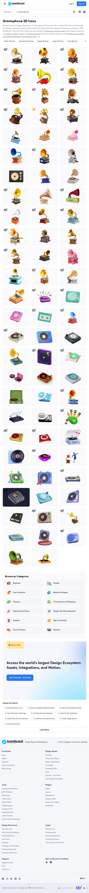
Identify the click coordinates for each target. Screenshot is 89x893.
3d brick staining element (43, 713)
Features (5, 762)
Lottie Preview (7, 816)
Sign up (81, 4)
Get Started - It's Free (20, 678)
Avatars (16, 620)
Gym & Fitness (19, 630)
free (19, 25)
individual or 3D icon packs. (55, 31)
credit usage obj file (69, 718)
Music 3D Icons (9, 41)
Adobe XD (49, 805)
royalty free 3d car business (17, 718)
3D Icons (48, 755)
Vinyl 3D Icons (72, 41)
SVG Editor (6, 795)
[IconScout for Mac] (46, 863)
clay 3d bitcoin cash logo (16, 713)
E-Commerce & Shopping (64, 602)
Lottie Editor (6, 799)
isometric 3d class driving (44, 718)
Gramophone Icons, (29, 37)
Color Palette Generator (11, 819)
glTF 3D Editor (7, 792)
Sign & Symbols (60, 620)
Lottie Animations (52, 758)
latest (22, 34)
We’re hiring (6, 769)
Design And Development (64, 611)
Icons (47, 772)
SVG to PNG (6, 802)
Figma (47, 789)
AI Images (49, 765)
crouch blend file (13, 724)
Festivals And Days (21, 611)
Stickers (56, 630)
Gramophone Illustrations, (12, 37)
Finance (16, 602)
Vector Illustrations (52, 762)
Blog (3, 755)
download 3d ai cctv (14, 708)
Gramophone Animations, (75, 34)
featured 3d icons (34, 34)
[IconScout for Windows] (51, 863)
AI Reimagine (7, 805)
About (4, 758)
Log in (71, 4)
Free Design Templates (54, 779)
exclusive (9, 34)
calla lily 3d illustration (69, 713)
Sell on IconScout (8, 765)
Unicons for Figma (52, 802)
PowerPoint (49, 795)
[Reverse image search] (74, 12)
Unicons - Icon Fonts (52, 775)
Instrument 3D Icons (26, 41)
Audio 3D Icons (58, 41)
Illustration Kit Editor (9, 789)
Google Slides (50, 799)
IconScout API (7, 809)
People (56, 583)
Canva (47, 792)
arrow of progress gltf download (42, 708)
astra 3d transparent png (71, 708)
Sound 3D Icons (43, 41)
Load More (44, 730)
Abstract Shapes (60, 592)
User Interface (19, 592)
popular (16, 34)
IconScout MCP (7, 812)
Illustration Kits (51, 769)
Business (16, 583)
